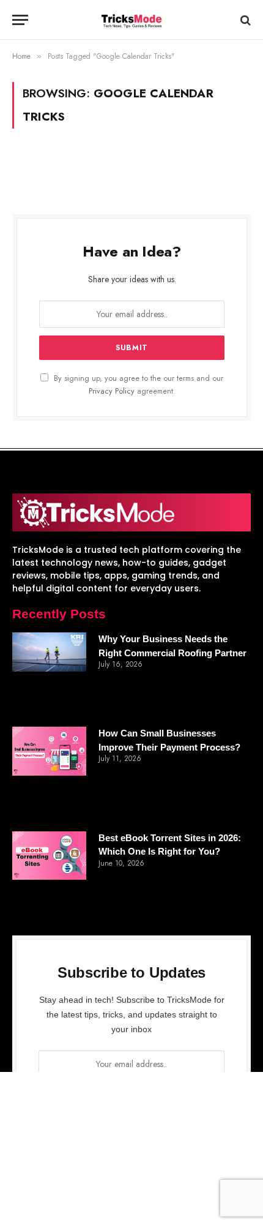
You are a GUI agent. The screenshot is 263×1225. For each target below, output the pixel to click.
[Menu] (20, 20)
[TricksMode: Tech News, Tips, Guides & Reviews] (131, 20)
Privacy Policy (112, 391)
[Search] (244, 20)
